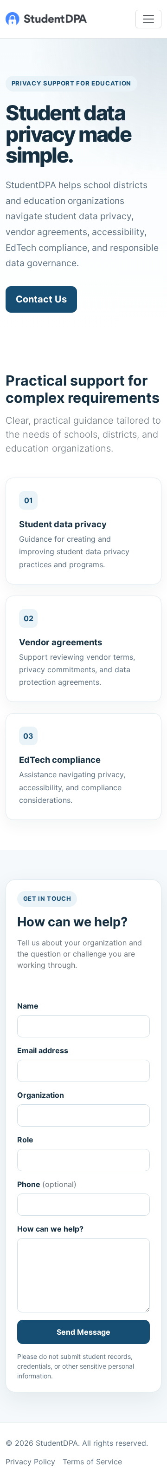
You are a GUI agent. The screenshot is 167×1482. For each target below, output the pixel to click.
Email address (42, 1050)
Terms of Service (92, 1461)
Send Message (83, 1332)
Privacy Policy (30, 1461)
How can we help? (50, 1228)
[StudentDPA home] (46, 19)
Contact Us (41, 299)
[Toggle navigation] (148, 19)
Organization (40, 1095)
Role (25, 1139)
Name (28, 1005)
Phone (47, 1184)
